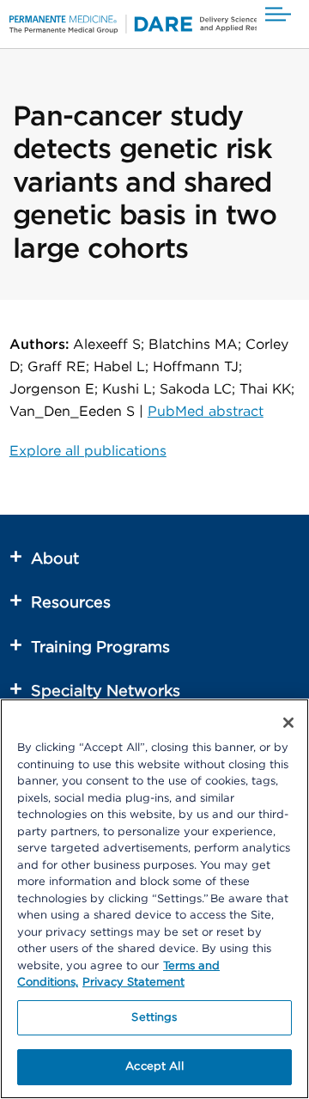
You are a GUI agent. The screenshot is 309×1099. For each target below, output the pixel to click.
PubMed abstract (206, 411)
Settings (154, 1017)
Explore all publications (88, 451)
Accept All (154, 1066)
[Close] (288, 723)
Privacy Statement (133, 982)
